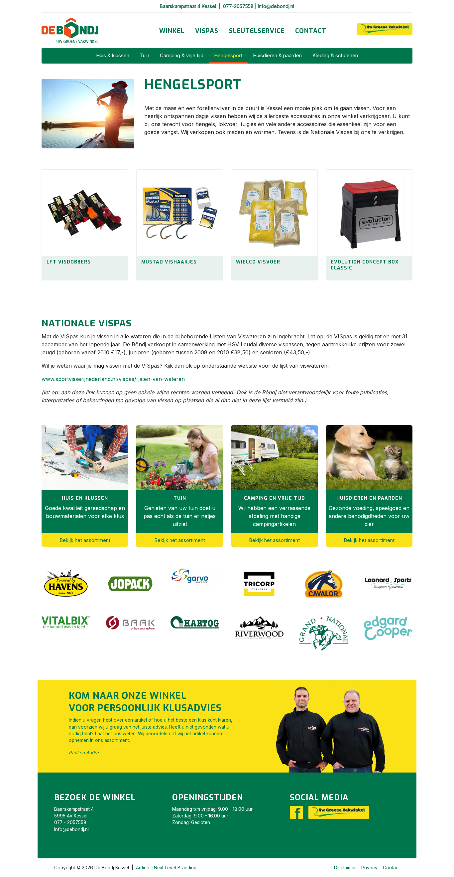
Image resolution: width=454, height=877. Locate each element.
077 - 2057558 (70, 822)
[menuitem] (172, 31)
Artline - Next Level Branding (166, 867)
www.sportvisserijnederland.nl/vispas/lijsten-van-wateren (113, 379)
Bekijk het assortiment (85, 540)
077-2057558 (239, 6)
